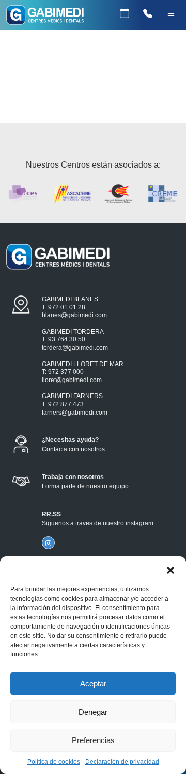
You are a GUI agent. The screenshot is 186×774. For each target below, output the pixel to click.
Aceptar (93, 683)
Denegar (93, 711)
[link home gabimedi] (45, 16)
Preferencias (93, 740)
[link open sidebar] (171, 14)
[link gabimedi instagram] (48, 542)
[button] (170, 569)
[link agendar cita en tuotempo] (124, 14)
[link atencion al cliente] (147, 14)
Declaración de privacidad (122, 761)
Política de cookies (53, 761)
